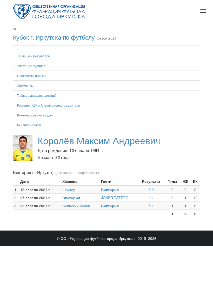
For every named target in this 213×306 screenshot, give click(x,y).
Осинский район (76, 205)
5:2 (151, 189)
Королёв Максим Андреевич (99, 140)
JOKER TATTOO (114, 197)
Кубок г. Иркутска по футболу (54, 37)
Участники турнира (31, 66)
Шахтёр (68, 189)
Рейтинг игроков (29, 125)
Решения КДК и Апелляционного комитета (48, 105)
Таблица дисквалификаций (37, 95)
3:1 (151, 197)
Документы (25, 85)
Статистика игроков (31, 75)
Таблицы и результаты (33, 56)
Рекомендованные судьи (35, 115)
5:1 (151, 205)
